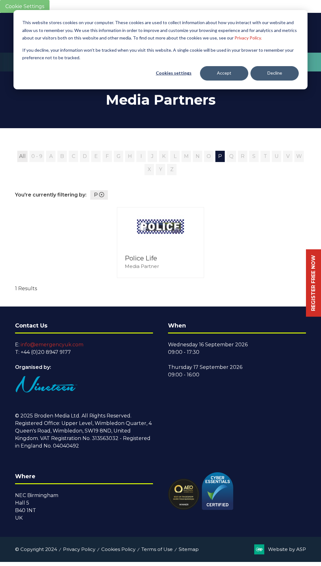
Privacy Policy (79, 549)
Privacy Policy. (248, 37)
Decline (274, 73)
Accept (224, 73)
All (22, 156)
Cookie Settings (24, 6)
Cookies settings (174, 73)
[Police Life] (160, 242)
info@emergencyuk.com (52, 345)
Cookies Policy (118, 549)
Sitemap (189, 549)
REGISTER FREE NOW (313, 283)
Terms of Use (157, 549)
